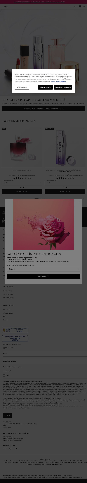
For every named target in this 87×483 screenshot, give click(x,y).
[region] (43, 81)
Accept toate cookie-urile (63, 87)
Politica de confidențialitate (58, 81)
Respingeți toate (45, 87)
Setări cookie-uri (22, 87)
